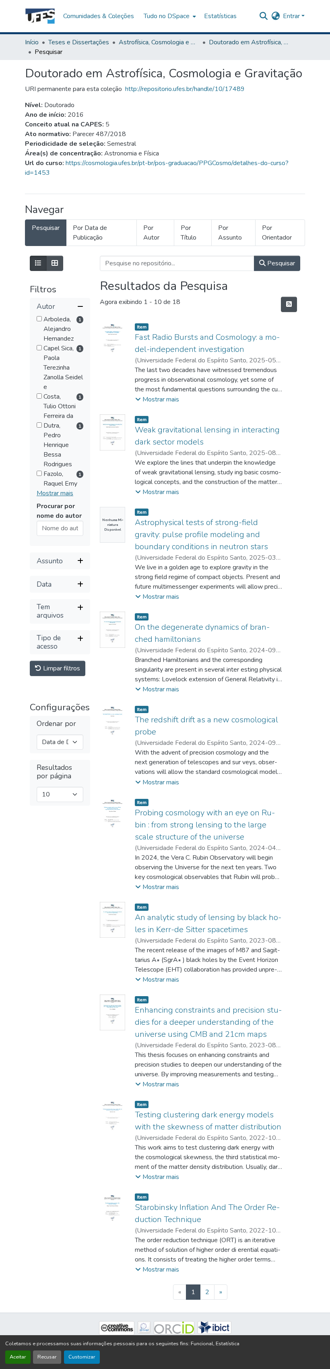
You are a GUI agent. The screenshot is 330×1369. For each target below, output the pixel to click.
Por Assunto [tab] (230, 232)
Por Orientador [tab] (277, 232)
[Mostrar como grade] (54, 263)
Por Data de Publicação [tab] (90, 232)
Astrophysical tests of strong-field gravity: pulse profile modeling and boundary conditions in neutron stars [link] (201, 534)
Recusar (47, 1357)
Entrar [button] (292, 16)
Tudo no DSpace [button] (167, 16)
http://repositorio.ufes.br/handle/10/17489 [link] (185, 89)
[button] (40, 16)
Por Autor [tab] (151, 232)
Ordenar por (56, 724)
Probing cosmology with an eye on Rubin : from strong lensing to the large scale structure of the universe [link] (205, 824)
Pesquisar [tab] (46, 227)
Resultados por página (54, 771)
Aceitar (18, 1357)
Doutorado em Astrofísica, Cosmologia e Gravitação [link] (249, 42)
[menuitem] (169, 16)
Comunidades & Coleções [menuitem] (98, 16)
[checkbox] (39, 318)
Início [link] (32, 42)
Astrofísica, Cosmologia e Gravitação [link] (159, 42)
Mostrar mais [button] (55, 493)
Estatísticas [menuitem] (220, 16)
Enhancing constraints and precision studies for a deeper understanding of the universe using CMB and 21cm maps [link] (208, 1022)
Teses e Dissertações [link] (78, 42)
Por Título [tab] (188, 232)
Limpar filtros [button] (60, 668)
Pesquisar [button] (280, 263)
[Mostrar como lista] (38, 263)
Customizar (81, 1357)
